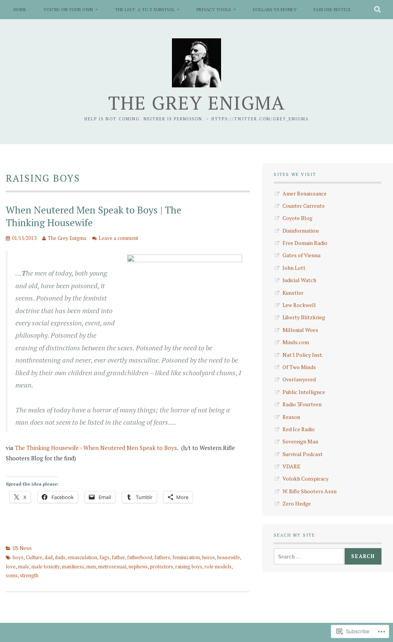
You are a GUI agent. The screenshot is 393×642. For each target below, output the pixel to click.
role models (218, 566)
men (91, 566)
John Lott (293, 267)
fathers (162, 557)
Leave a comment (118, 238)
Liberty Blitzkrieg (303, 317)
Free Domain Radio (304, 242)
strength (29, 575)
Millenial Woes (300, 329)
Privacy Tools (213, 9)
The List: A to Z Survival (145, 9)
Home (19, 9)
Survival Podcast (302, 454)
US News (22, 548)
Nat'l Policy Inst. (302, 354)
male (23, 566)
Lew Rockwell (299, 305)
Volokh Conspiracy (305, 478)
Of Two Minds (299, 367)
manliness (73, 566)
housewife (228, 557)
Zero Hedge (296, 503)
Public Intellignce (303, 392)
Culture (34, 557)
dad (49, 557)
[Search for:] (309, 556)
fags (104, 557)
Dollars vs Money (275, 9)
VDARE (291, 466)
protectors (161, 566)
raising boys (188, 566)
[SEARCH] (377, 9)
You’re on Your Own (68, 9)
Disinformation (300, 230)
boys (18, 557)
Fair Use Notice (332, 9)
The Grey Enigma (196, 102)
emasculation (82, 557)
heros (208, 557)
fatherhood (139, 557)
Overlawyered (299, 379)
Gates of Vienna (301, 255)
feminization (186, 557)
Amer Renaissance (304, 193)
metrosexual (112, 566)
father (118, 557)
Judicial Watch (299, 280)
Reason (291, 416)
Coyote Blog (297, 218)
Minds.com (295, 342)
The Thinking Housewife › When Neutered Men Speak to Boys (96, 448)
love (11, 566)
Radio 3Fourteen (302, 404)
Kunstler (293, 292)
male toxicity (45, 566)
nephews (138, 566)
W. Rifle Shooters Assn (309, 491)
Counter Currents (303, 205)
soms (12, 575)
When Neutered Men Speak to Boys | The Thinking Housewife (94, 216)
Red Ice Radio (298, 429)
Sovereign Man (300, 441)
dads (60, 557)
